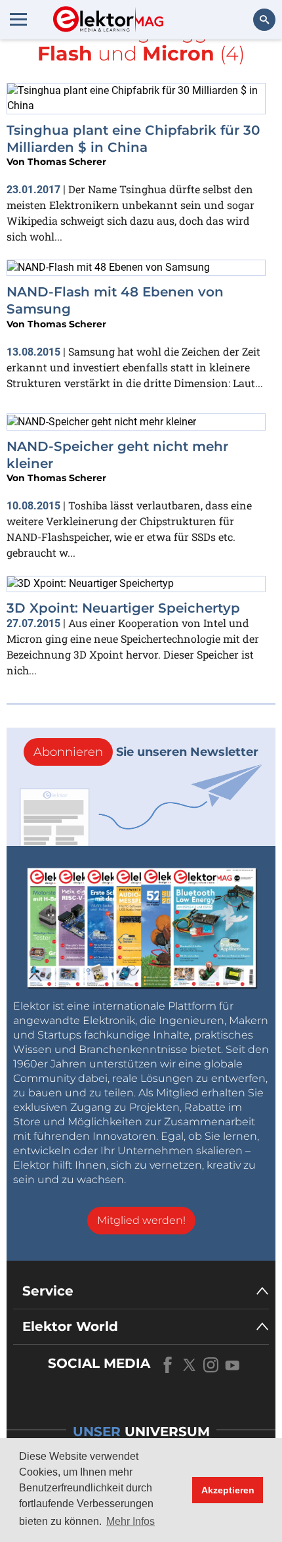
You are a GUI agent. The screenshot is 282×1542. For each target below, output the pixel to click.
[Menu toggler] (18, 19)
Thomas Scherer (67, 162)
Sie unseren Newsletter (145, 752)
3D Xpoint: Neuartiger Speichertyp (123, 608)
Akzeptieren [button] (227, 1490)
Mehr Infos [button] (130, 1521)
